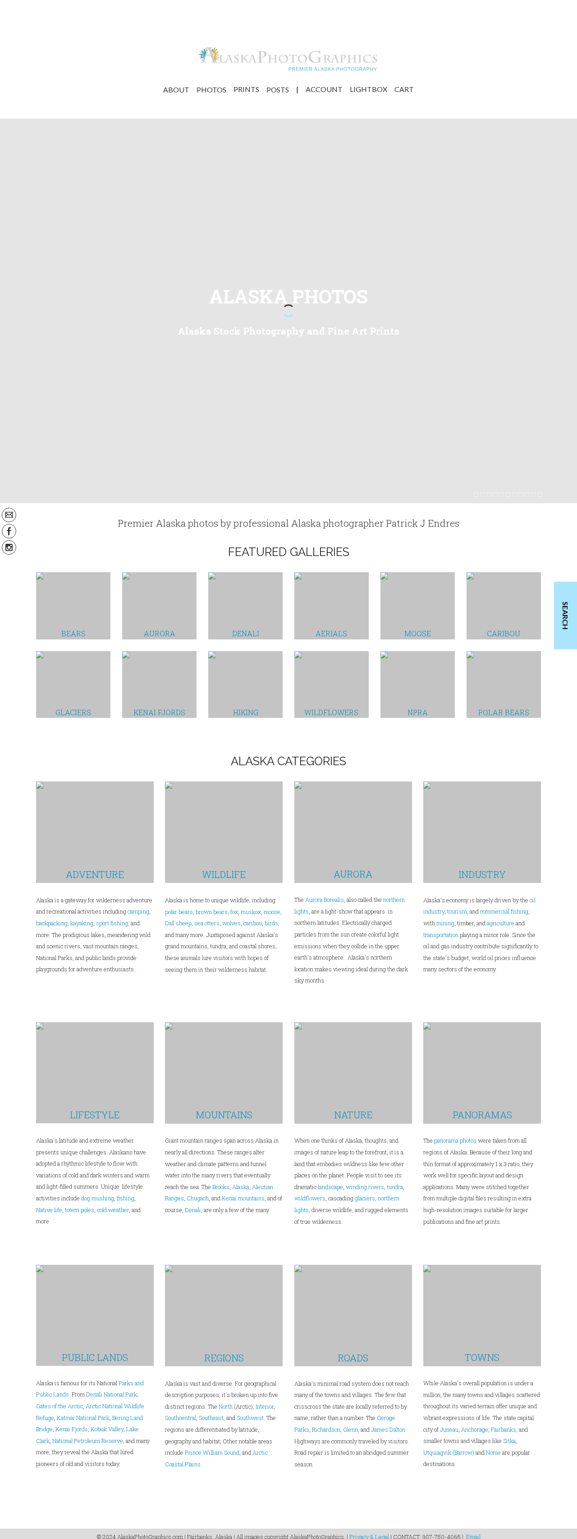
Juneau (449, 1429)
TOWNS (482, 1357)
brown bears (212, 911)
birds (271, 923)
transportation (440, 934)
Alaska (240, 1186)
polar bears (179, 911)
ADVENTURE (95, 874)
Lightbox (368, 89)
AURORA (159, 633)
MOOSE (417, 633)
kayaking (81, 923)
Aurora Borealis (324, 899)
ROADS (353, 1357)
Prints (246, 89)
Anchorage (474, 1429)
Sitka (509, 1440)
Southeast (211, 1417)
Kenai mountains (243, 1198)
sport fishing (112, 923)
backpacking (52, 923)
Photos (211, 89)
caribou (252, 923)
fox (234, 911)
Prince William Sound (212, 1452)
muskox (251, 911)
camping (138, 911)
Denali (193, 1209)
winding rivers (365, 1186)
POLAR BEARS (503, 712)
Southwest (250, 1417)
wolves (231, 923)
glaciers (365, 1198)
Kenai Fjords (71, 1429)
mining (445, 923)
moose (272, 911)
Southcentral (180, 1417)
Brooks (220, 1186)
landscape (330, 1186)
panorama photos (455, 1140)
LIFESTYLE (94, 1114)
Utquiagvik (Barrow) (448, 1452)
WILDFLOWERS (331, 712)
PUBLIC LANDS (95, 1357)
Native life (49, 1209)
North (226, 1406)
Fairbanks (503, 1429)
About (176, 89)
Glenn (350, 1429)
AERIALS (331, 633)
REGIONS (224, 1357)
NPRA (418, 712)
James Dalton (388, 1429)
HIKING (245, 712)
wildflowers (309, 1198)
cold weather (113, 1209)
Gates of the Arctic (59, 1406)
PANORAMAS (482, 1114)
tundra (395, 1186)
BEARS (73, 633)
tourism (457, 911)
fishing (125, 1198)
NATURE (353, 1114)
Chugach (198, 1198)
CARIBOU (503, 633)
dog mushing (97, 1198)
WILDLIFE (224, 874)
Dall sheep (178, 923)
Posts (277, 89)
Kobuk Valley (107, 1429)
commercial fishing (504, 911)
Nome (493, 1452)
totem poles (79, 1209)
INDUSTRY (482, 874)
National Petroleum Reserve (87, 1440)
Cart (404, 89)
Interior (265, 1406)
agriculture (500, 923)
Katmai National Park (83, 1417)
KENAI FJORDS (159, 712)
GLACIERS (73, 712)
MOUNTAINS (224, 1114)
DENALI (245, 633)
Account (324, 89)
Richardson (326, 1429)
